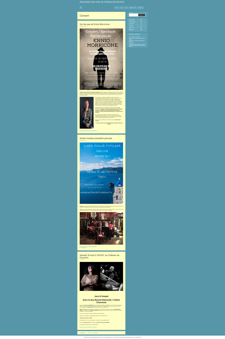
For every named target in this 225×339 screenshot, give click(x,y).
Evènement (95, 130)
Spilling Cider (131, 23)
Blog (121, 7)
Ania (130, 29)
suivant (95, 332)
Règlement (140, 7)
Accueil (116, 7)
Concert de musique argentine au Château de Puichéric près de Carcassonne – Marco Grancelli (137, 45)
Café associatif (87, 130)
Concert (91, 130)
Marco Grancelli (132, 21)
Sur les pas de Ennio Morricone (95, 24)
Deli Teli (101, 210)
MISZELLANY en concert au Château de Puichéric (136, 41)
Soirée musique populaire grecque (96, 138)
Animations (82, 130)
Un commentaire (83, 247)
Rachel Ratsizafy (90, 307)
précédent (82, 332)
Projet (126, 7)
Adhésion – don (133, 7)
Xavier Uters (131, 27)
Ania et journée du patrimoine (134, 36)
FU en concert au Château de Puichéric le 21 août (137, 39)
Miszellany (131, 25)
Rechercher (131, 12)
